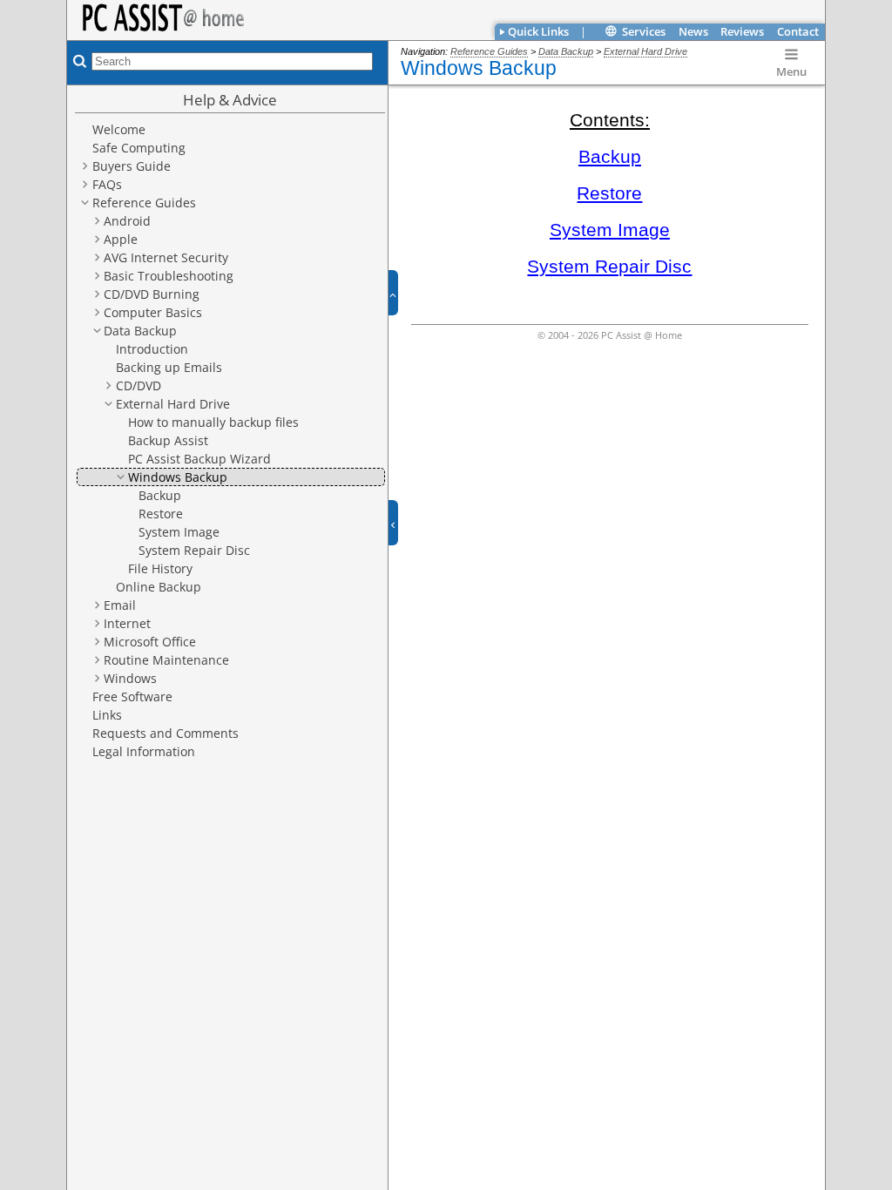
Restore (609, 193)
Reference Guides (489, 51)
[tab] (536, 31)
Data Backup (565, 51)
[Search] (77, 61)
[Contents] (68, 83)
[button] (400, 293)
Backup (609, 156)
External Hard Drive (645, 51)
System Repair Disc (609, 266)
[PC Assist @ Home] (176, 18)
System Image (610, 230)
